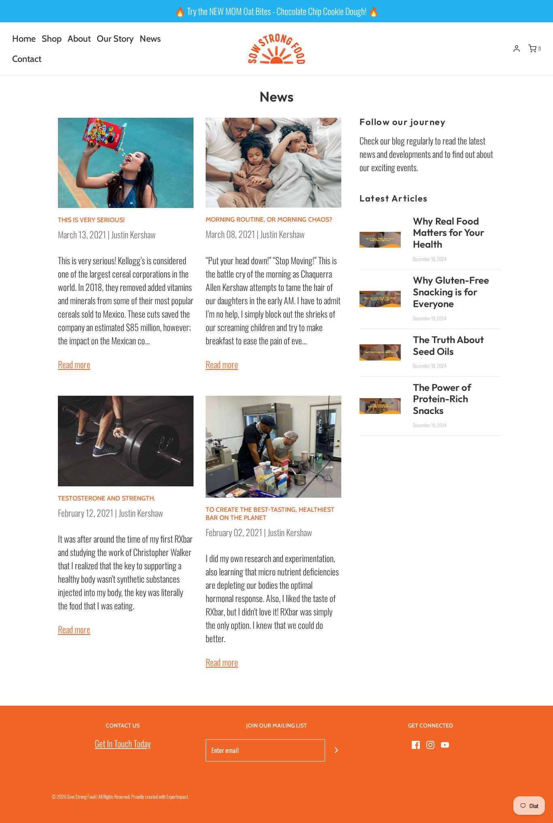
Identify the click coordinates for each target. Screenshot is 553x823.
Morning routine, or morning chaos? (269, 219)
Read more (74, 364)
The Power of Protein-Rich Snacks (442, 399)
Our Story (115, 38)
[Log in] (516, 49)
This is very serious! (91, 220)
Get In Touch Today (123, 743)
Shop (52, 38)
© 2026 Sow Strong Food (74, 796)
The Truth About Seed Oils (448, 345)
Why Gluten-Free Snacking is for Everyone (451, 292)
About (79, 38)
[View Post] (126, 163)
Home (24, 38)
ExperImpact (177, 796)
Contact (26, 58)
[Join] (336, 750)
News (150, 38)
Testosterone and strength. (106, 498)
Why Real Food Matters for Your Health (448, 232)
